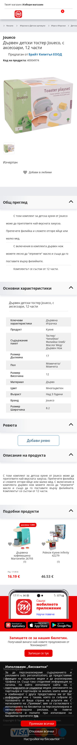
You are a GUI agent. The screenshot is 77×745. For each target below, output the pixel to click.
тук (36, 716)
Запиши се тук (38, 653)
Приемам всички (41, 723)
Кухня (49, 329)
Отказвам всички (41, 731)
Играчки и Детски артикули (32, 25)
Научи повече (45, 614)
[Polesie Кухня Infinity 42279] (56, 535)
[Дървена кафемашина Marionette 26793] (22, 535)
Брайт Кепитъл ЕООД (45, 54)
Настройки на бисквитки (41, 739)
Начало (9, 26)
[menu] (8, 14)
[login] (69, 14)
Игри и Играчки (58, 26)
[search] (51, 14)
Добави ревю (38, 440)
